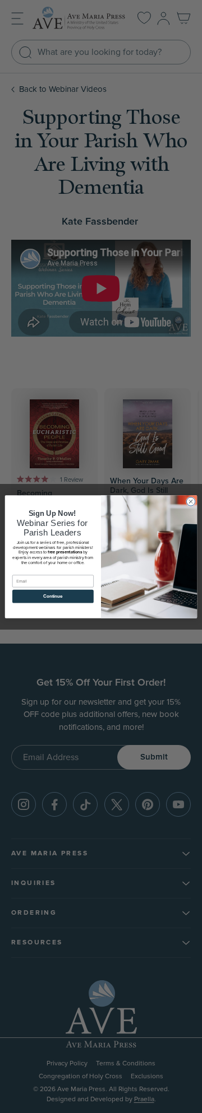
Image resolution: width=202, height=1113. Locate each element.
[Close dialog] (190, 501)
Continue (52, 596)
